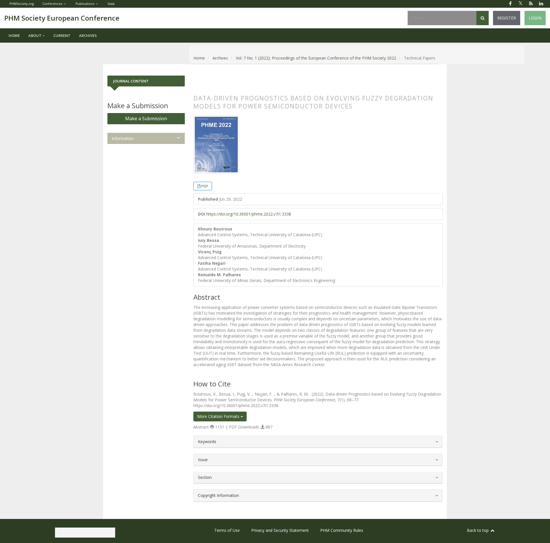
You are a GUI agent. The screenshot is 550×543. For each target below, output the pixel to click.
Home (14, 35)
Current (61, 35)
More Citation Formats (219, 416)
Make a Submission (146, 118)
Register (506, 18)
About (35, 35)
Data (111, 3)
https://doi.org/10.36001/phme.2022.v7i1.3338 (248, 214)
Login (535, 18)
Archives (88, 35)
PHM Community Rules (341, 530)
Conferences (52, 3)
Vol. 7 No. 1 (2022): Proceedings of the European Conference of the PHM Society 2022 (316, 58)
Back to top (478, 530)
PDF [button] (204, 186)
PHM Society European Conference (61, 18)
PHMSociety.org (21, 3)
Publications (85, 3)
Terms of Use (227, 530)
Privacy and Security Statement (280, 530)
